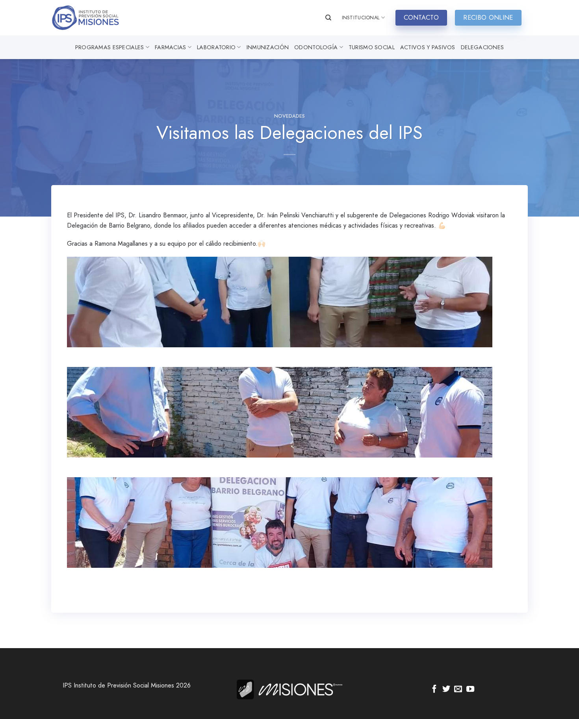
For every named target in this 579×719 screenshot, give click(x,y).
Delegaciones (482, 47)
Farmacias (170, 47)
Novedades (289, 116)
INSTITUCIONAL (361, 17)
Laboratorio (216, 47)
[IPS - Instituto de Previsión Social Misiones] (90, 17)
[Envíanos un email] (458, 689)
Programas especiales (109, 47)
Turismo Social (372, 47)
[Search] (328, 17)
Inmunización (268, 47)
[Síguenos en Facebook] (434, 689)
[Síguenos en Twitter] (446, 689)
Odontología (316, 47)
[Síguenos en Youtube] (470, 689)
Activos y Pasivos (427, 47)
